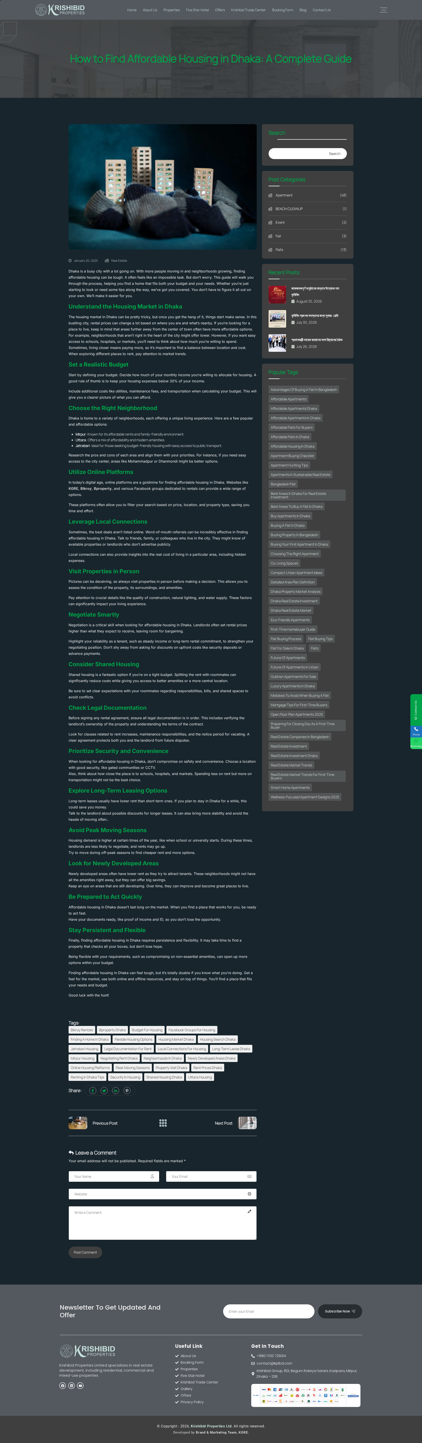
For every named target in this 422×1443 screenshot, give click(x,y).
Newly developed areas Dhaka (211, 1058)
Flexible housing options (133, 1039)
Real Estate (119, 260)
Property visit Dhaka (171, 1067)
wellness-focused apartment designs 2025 (305, 797)
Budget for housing (147, 1029)
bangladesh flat (283, 484)
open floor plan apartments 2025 (297, 714)
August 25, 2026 (309, 301)
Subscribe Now (337, 1311)
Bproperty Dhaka (112, 1029)
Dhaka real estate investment (294, 601)
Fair (311, 236)
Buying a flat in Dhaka (288, 525)
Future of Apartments (288, 657)
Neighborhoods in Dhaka (163, 1058)
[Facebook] (62, 1385)
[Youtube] (80, 1385)
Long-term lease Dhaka (231, 1048)
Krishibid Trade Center (248, 9)
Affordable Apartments (288, 399)
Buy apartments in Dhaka (290, 516)
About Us (150, 9)
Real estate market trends (291, 765)
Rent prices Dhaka (207, 1067)
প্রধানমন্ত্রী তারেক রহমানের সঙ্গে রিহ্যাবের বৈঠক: (317, 339)
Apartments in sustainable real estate (300, 474)
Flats (311, 249)
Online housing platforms (90, 1067)
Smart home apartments (290, 787)
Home (131, 9)
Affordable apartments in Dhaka (295, 418)
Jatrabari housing (84, 1048)
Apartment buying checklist (292, 455)
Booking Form (282, 9)
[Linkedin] (71, 1385)
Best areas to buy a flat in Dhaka (296, 506)
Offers (220, 9)
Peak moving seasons (133, 1067)
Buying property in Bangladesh (294, 534)
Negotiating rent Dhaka (119, 1058)
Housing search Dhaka (218, 1039)
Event (311, 222)
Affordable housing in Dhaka (293, 446)
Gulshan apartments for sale (293, 676)
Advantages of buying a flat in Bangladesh (304, 389)
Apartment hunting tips (289, 465)
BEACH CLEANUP (311, 208)
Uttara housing (200, 1077)
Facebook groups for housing (192, 1029)
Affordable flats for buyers (292, 427)
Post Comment (85, 1252)
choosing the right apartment (295, 553)
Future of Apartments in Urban (294, 667)
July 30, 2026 (306, 322)
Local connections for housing (182, 1048)
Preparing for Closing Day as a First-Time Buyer (303, 725)
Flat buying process (286, 638)
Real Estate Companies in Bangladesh (300, 736)
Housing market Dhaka (176, 1039)
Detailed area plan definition (293, 582)
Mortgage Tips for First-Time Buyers (299, 704)
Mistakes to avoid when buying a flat (300, 695)
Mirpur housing (82, 1058)
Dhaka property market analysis (295, 591)
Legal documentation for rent (128, 1048)
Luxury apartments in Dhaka (293, 686)
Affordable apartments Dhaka (294, 408)
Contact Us (322, 9)
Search (277, 133)
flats (314, 648)
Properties (172, 9)
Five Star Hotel (197, 9)
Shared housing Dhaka (164, 1077)
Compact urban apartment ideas (296, 572)
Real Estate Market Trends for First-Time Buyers (302, 776)
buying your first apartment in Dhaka (299, 544)
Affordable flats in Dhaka (290, 436)
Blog (303, 9)
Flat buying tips (320, 638)
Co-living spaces (284, 563)
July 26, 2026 (306, 346)
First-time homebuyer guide (293, 629)
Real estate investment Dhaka (294, 755)
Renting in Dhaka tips (87, 1077)
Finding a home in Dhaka (90, 1039)
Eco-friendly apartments (290, 619)
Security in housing (125, 1077)
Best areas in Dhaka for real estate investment (298, 495)
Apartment (311, 195)
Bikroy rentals (82, 1029)
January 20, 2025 (86, 260)
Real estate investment (289, 746)
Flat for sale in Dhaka (287, 648)
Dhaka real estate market (291, 610)
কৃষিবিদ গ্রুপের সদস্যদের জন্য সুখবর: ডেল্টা (314, 315)
